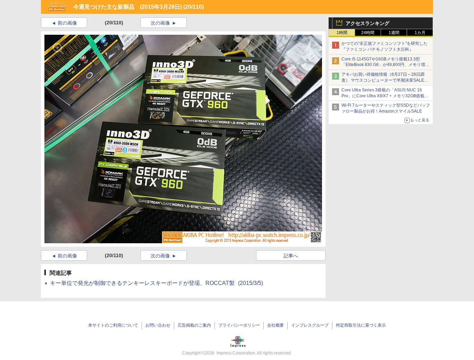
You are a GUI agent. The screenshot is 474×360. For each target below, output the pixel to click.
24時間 (367, 32)
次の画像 (160, 23)
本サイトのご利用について (113, 325)
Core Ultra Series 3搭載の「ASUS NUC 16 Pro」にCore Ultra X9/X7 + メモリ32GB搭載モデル (385, 96)
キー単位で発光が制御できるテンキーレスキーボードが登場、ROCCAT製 (156, 283)
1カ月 (420, 32)
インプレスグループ (310, 325)
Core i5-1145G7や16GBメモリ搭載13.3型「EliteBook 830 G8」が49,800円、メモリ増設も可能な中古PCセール (385, 65)
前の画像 (67, 23)
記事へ (290, 256)
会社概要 (275, 325)
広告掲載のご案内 (194, 325)
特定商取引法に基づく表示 (361, 325)
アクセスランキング (367, 23)
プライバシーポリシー (239, 325)
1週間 (394, 32)
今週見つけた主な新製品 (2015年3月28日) (127, 7)
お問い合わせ (157, 325)
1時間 (342, 32)
